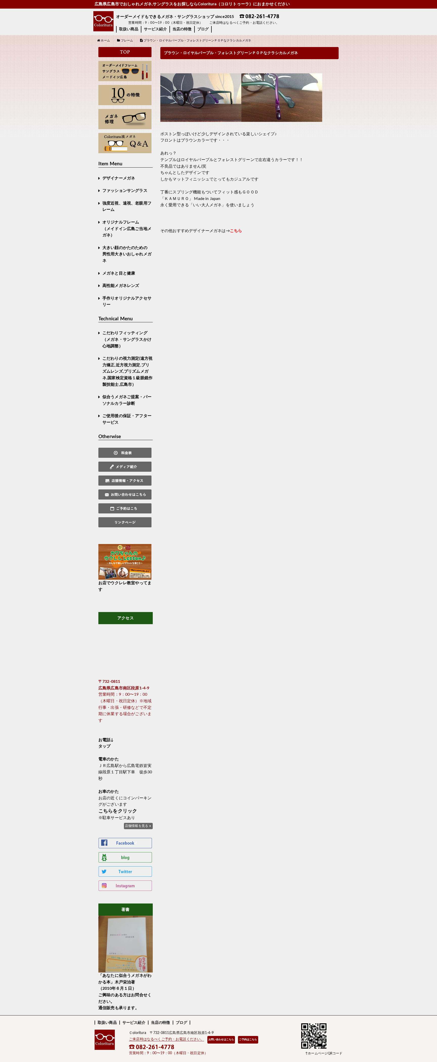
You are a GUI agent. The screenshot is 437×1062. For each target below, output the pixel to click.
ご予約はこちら (248, 1039)
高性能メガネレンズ (120, 286)
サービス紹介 (155, 29)
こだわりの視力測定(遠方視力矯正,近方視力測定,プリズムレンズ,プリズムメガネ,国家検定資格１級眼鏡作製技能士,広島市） (127, 371)
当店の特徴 (182, 29)
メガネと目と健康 (118, 273)
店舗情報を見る (136, 825)
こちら (236, 231)
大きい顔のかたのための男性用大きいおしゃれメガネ (126, 254)
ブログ (203, 29)
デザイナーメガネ (118, 178)
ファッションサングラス (124, 191)
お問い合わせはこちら (221, 1039)
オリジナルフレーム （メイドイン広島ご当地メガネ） (126, 228)
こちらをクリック (117, 811)
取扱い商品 (128, 29)
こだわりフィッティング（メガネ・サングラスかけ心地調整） (126, 339)
